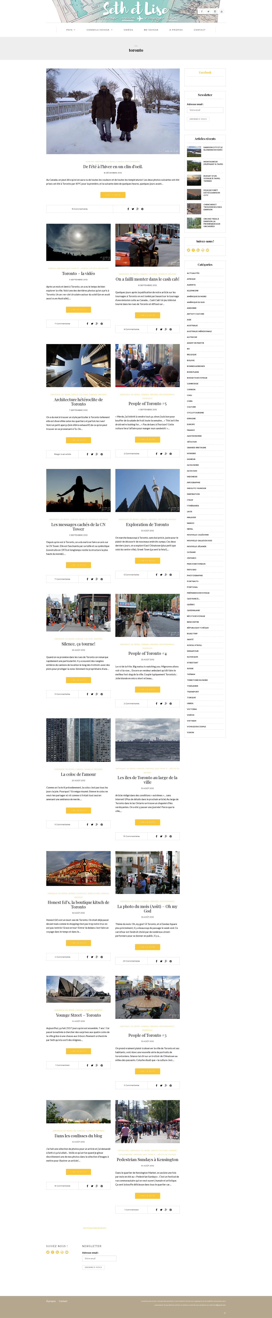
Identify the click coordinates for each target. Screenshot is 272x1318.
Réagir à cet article (62, 454)
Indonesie (192, 476)
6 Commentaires (131, 329)
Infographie (193, 482)
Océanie (191, 552)
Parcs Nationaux (196, 564)
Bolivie (191, 360)
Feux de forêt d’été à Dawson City (212, 192)
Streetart (192, 662)
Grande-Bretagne (196, 447)
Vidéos (128, 30)
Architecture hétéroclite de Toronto (78, 402)
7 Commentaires (62, 323)
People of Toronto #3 (147, 1035)
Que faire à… (193, 598)
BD (75, 1131)
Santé (190, 639)
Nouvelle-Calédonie (198, 535)
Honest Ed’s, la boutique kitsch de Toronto (78, 904)
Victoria (192, 709)
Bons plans (94, 893)
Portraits (147, 398)
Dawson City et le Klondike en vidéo (213, 148)
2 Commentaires (131, 453)
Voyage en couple (99, 268)
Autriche (192, 337)
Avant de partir (195, 343)
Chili (189, 395)
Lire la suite (113, 195)
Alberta (90, 162)
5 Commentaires (131, 574)
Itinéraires (193, 505)
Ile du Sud (192, 471)
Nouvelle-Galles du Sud (199, 540)
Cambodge (192, 383)
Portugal (192, 587)
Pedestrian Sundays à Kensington (147, 1159)
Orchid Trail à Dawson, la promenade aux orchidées (212, 222)
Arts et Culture (79, 395)
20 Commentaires (131, 961)
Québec (191, 604)
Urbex (190, 703)
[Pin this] (142, 209)
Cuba (190, 401)
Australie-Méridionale (199, 331)
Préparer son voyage (198, 593)
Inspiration (193, 494)
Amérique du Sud (196, 302)
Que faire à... (73, 268)
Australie (192, 325)
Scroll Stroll (194, 645)
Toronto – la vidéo (78, 273)
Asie (189, 319)
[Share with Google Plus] (137, 209)
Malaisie (191, 517)
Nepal (190, 529)
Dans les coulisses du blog (78, 1135)
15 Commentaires (80, 209)
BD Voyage (151, 30)
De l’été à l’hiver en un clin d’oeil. (113, 166)
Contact (200, 30)
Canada (120, 162)
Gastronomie (126, 1155)
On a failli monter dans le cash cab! (147, 279)
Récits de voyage (167, 519)
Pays (69, 30)
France (191, 430)
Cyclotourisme (195, 412)
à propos (176, 30)
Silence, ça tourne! (78, 644)
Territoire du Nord (197, 680)
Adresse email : (195, 104)
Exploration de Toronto (147, 524)
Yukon (190, 732)
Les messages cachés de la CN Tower (78, 527)
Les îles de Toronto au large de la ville (147, 780)
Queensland (193, 610)
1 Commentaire (62, 1065)
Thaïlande (192, 686)
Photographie (132, 162)
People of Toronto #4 (147, 653)
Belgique (191, 354)
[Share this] (128, 209)
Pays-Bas (191, 569)
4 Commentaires (62, 957)
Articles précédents (94, 1228)
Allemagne (192, 290)
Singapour (192, 651)
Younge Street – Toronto (78, 1015)
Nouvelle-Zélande (196, 546)
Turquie (191, 697)
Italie (190, 500)
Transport (193, 692)
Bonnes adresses (77, 893)
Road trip (192, 633)
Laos (189, 511)
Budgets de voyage (197, 378)
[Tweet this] (133, 209)
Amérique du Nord (105, 162)
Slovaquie (192, 657)
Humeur (162, 274)
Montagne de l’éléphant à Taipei (213, 162)
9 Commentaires (62, 694)
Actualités (123, 1151)
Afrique (191, 279)
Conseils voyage (98, 30)
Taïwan (191, 674)
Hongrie (191, 453)
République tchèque (198, 628)
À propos (51, 1301)
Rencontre (193, 622)
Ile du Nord (193, 465)
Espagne (191, 418)
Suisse (190, 668)
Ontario (61, 268)
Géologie (192, 442)
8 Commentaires (62, 1186)
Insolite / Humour (88, 519)
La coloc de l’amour (78, 774)
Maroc (190, 523)
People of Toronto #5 (148, 403)
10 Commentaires (131, 836)
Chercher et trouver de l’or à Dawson (213, 207)
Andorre (191, 308)
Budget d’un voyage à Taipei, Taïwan (212, 178)
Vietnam (191, 721)
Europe (191, 424)
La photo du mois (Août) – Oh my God (147, 909)
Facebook (205, 72)
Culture (153, 274)
